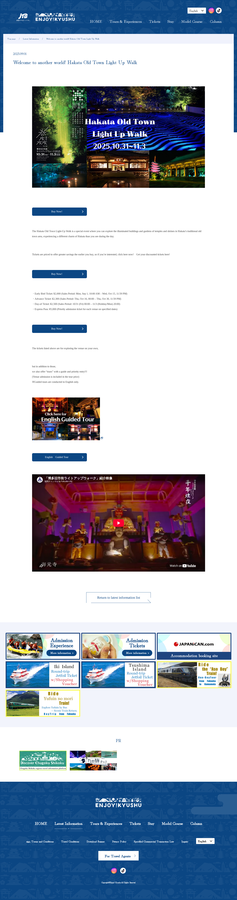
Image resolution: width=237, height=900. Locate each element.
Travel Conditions (70, 841)
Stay (171, 21)
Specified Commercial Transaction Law (154, 841)
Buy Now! (56, 211)
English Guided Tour (56, 457)
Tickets (154, 21)
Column (216, 21)
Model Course (191, 21)
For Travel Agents (118, 855)
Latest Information (31, 38)
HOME (96, 21)
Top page (11, 38)
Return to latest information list (118, 598)
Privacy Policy (119, 841)
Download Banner (96, 841)
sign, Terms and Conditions (40, 841)
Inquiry (184, 841)
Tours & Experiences (125, 21)
